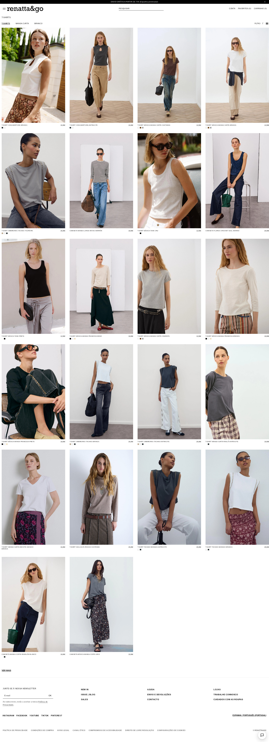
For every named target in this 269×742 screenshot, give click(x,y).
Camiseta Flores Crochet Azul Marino (222, 230)
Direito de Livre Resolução (139, 730)
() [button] (244, 9)
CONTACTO (153, 699)
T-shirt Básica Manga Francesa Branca (223, 336)
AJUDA (151, 689)
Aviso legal (63, 730)
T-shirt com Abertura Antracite (84, 125)
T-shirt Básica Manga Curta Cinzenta (154, 336)
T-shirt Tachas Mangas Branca (219, 547)
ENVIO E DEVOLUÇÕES (159, 694)
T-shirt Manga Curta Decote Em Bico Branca (17, 548)
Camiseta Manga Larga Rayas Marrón (86, 230)
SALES (84, 699)
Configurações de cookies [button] (171, 730)
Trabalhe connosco (226, 694)
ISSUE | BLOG (88, 694)
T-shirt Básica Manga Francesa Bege (86, 336)
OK (50, 695)
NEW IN (85, 689)
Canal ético (79, 730)
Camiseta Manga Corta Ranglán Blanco (19, 654)
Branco (38, 24)
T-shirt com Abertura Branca (14, 125)
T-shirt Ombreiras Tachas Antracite (154, 441)
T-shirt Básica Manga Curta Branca (221, 125)
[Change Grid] (267, 24)
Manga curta (22, 24)
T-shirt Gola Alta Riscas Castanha (85, 547)
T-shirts (6, 24)
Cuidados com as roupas (228, 699)
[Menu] (4, 9)
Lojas (217, 689)
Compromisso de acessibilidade (105, 730)
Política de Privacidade (15, 730)
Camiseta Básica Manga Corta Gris (85, 654)
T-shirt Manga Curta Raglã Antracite (222, 441)
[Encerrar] (265, 2)
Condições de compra (42, 730)
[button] (141, 8)
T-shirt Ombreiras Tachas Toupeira (17, 230)
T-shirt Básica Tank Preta (13, 336)
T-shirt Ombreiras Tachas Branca (84, 441)
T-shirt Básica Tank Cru (148, 230)
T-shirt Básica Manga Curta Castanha (154, 125)
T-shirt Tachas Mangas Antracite (152, 547)
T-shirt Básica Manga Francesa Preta (18, 441)
